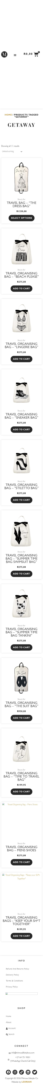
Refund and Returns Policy (17, 969)
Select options (21, 218)
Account (12, 1028)
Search (11, 1034)
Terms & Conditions (14, 981)
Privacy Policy (12, 987)
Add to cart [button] (21, 289)
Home (8, 115)
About (8, 1023)
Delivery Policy (12, 975)
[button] (15, 55)
